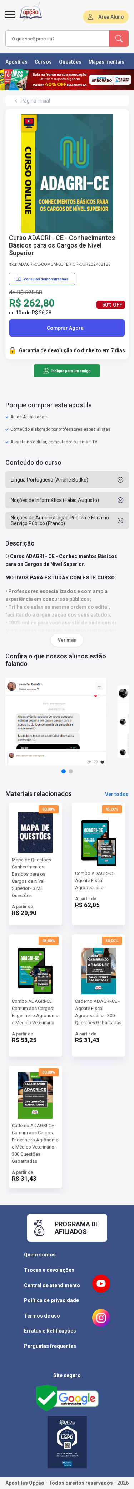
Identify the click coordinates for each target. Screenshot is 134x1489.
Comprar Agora (65, 328)
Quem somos (40, 1255)
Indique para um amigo (71, 371)
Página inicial (35, 101)
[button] (63, 771)
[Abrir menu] (10, 18)
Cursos (43, 62)
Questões (70, 62)
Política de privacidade (51, 1300)
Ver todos (117, 794)
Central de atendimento (52, 1285)
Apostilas (16, 62)
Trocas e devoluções (49, 1270)
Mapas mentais (106, 62)
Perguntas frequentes (50, 1346)
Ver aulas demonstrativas (46, 279)
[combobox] (57, 38)
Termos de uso (42, 1316)
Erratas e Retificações (50, 1331)
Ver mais (67, 640)
